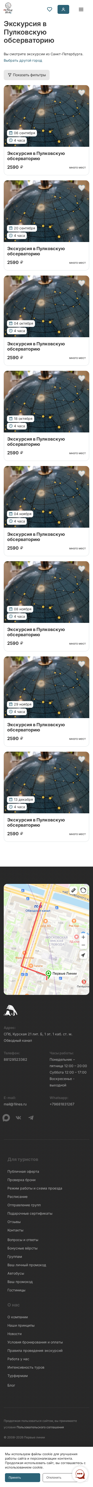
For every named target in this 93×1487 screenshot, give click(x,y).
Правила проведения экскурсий (34, 1350)
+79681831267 (62, 1104)
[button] (81, 92)
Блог (11, 1385)
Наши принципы (20, 1325)
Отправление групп (24, 1205)
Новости (14, 1334)
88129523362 (15, 1059)
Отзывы (14, 1222)
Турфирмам (17, 1376)
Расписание (17, 1196)
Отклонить (53, 1477)
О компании (17, 1317)
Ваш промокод (20, 1282)
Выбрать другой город (23, 60)
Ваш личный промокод (26, 1265)
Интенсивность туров (25, 1367)
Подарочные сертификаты (29, 1213)
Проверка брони (21, 1180)
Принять (15, 1477)
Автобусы (15, 1273)
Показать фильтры (29, 75)
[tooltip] (49, 9)
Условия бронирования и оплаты (35, 1342)
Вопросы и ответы (22, 1240)
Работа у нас (18, 1359)
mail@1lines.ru (15, 1104)
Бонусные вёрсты (22, 1248)
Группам (14, 1256)
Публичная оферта (23, 1171)
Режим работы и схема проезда (34, 1188)
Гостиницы (16, 1290)
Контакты (15, 1230)
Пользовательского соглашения (40, 1427)
